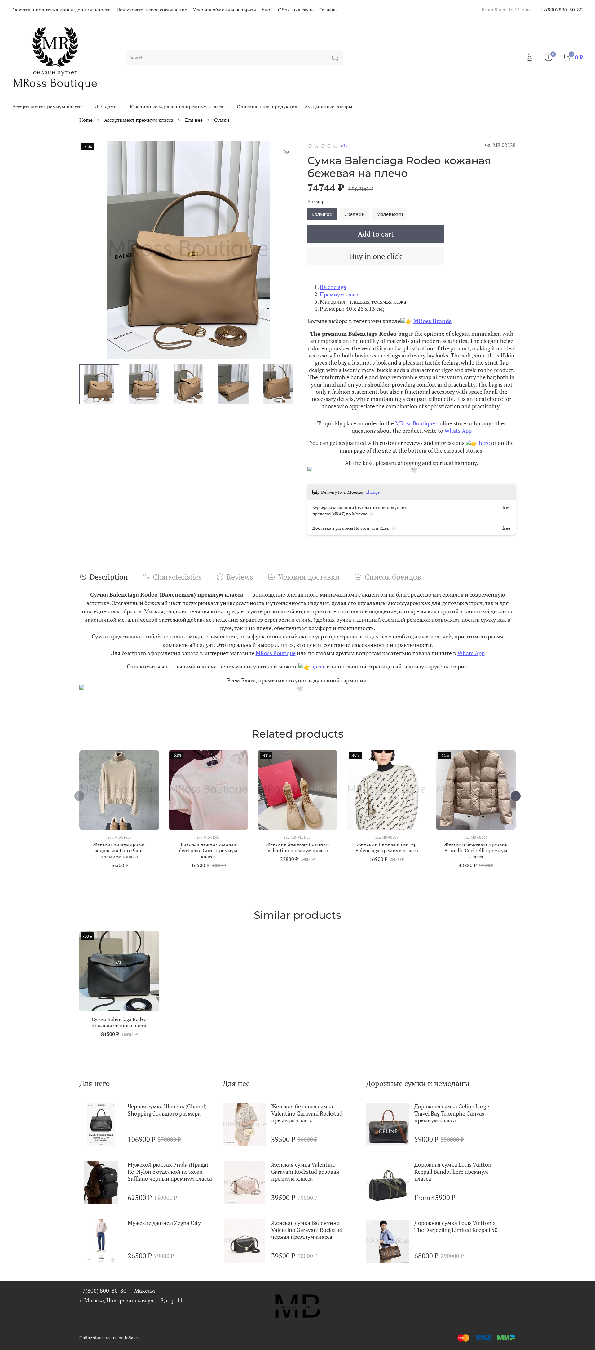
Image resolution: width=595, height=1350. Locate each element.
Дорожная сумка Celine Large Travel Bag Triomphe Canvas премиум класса (451, 1113)
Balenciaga (333, 287)
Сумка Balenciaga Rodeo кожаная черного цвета (119, 1022)
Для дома (106, 106)
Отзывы (328, 9)
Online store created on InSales (109, 1337)
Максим (144, 1290)
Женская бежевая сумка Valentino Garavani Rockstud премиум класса (306, 1113)
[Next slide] (287, 250)
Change (372, 492)
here (484, 442)
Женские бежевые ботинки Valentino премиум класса (297, 847)
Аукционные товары (328, 106)
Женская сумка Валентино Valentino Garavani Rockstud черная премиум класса (306, 1229)
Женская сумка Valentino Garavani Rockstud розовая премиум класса (305, 1171)
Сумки (221, 119)
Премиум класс (339, 294)
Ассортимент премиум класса (47, 106)
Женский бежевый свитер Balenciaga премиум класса (386, 847)
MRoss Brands (432, 321)
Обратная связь (296, 9)
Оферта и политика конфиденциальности (61, 9)
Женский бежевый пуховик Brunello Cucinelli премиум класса (476, 850)
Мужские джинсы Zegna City (164, 1222)
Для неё (194, 119)
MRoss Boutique (415, 423)
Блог (267, 9)
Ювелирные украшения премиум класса (176, 106)
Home (86, 119)
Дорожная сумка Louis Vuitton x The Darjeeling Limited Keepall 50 (456, 1226)
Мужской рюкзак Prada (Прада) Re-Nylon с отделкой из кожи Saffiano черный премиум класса (170, 1171)
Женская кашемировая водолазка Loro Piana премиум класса (119, 850)
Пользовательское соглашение (152, 9)
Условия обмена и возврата (224, 9)
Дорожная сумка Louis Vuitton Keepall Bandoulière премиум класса (452, 1171)
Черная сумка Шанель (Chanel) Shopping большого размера (167, 1109)
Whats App (458, 430)
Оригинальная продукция (267, 106)
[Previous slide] (89, 250)
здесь (318, 666)
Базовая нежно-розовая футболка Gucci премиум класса (208, 850)
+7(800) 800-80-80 (561, 9)
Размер (315, 201)
